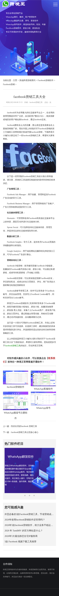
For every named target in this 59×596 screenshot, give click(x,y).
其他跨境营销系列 (27, 80)
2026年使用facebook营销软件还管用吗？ (25, 519)
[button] (26, 71)
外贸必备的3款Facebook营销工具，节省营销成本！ (30, 514)
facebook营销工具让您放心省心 (24, 432)
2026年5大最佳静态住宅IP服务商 (21, 536)
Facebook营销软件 (45, 80)
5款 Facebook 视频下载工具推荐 (20, 541)
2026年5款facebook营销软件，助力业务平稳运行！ (30, 525)
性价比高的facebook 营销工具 (24, 426)
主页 (15, 80)
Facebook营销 (9, 84)
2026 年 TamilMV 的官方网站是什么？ (24, 530)
